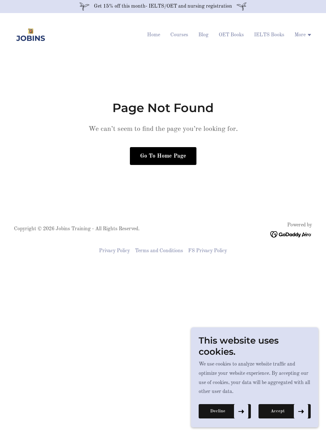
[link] (30, 34)
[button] (303, 35)
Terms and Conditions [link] (159, 250)
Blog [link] (203, 35)
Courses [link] (179, 35)
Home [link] (153, 35)
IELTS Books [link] (269, 35)
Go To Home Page (163, 156)
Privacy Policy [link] (114, 250)
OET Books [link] (231, 35)
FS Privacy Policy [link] (207, 250)
